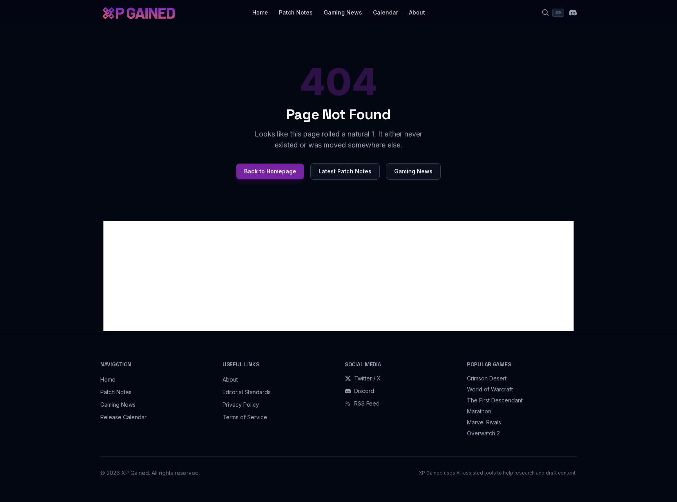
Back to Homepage (270, 171)
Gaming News (343, 12)
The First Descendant (495, 400)
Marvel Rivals (484, 422)
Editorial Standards (247, 392)
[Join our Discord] (573, 12)
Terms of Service (245, 417)
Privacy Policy (241, 404)
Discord (364, 390)
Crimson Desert (487, 378)
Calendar (385, 12)
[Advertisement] (338, 276)
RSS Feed (367, 403)
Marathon (479, 411)
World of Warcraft (490, 389)
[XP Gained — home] (138, 12)
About (417, 12)
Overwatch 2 (483, 433)
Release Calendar (123, 417)
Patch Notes (296, 12)
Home (260, 12)
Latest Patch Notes (345, 171)
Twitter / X (367, 378)
